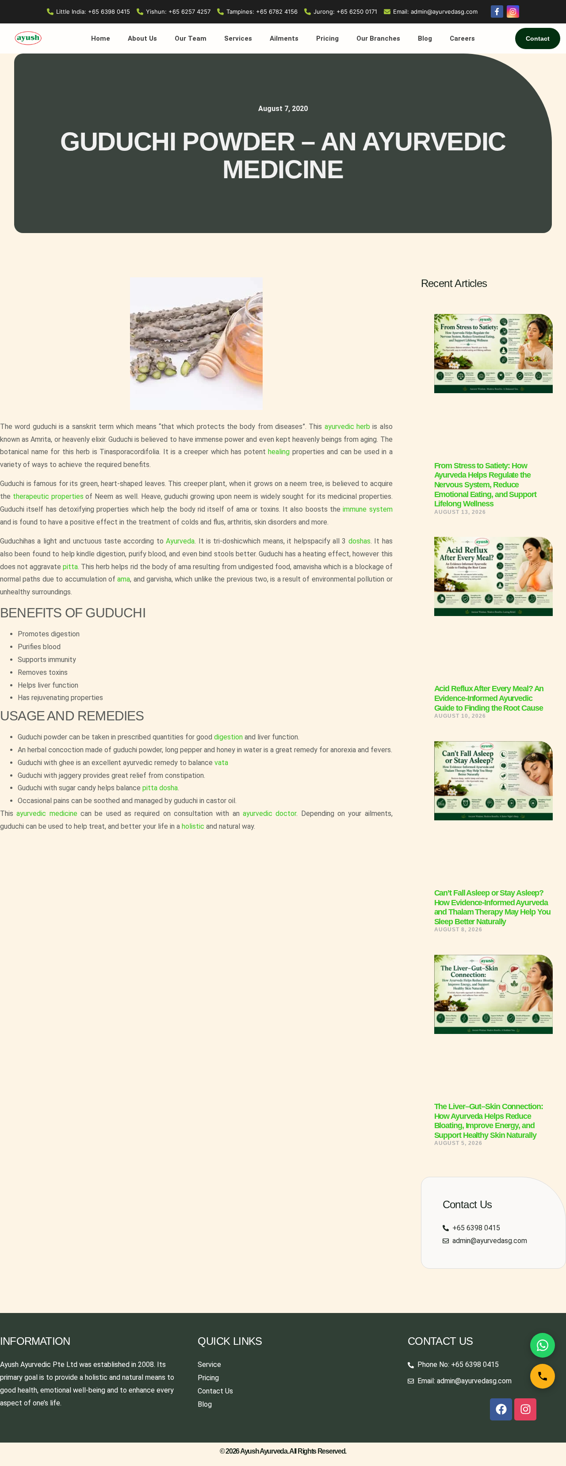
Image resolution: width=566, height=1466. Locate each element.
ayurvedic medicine (48, 813)
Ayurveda (180, 541)
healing (279, 452)
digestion (228, 737)
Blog (425, 38)
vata (221, 762)
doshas (359, 541)
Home (100, 38)
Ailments (284, 38)
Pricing (327, 38)
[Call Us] (542, 1376)
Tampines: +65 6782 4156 (262, 11)
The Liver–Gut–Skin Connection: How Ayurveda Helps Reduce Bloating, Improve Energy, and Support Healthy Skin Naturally (488, 1121)
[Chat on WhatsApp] (542, 1345)
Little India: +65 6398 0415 (93, 11)
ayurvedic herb (347, 426)
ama (123, 579)
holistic (193, 826)
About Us (142, 38)
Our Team (191, 38)
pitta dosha (160, 788)
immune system (367, 509)
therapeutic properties (48, 496)
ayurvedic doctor (269, 813)
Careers (462, 38)
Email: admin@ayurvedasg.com (435, 11)
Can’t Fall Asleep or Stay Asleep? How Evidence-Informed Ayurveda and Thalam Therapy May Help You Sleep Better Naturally (492, 907)
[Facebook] (501, 1409)
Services (238, 38)
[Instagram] (525, 1409)
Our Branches (378, 38)
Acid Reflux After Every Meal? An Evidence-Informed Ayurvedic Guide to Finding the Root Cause (489, 698)
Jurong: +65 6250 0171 (345, 11)
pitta (70, 567)
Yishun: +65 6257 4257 (178, 11)
